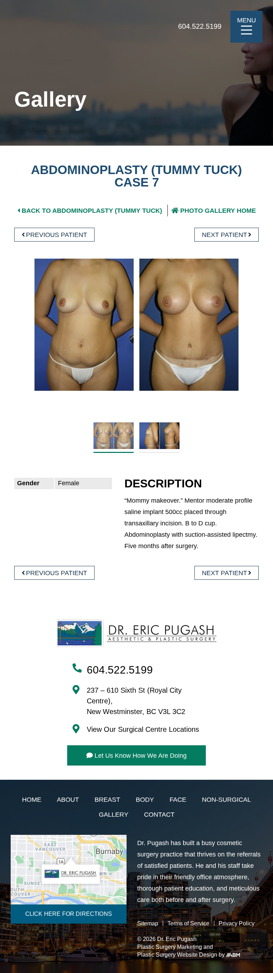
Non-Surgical (226, 799)
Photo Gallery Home (218, 210)
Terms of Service (188, 923)
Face (178, 799)
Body (145, 799)
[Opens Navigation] (246, 30)
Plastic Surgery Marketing (169, 947)
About (68, 799)
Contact (159, 814)
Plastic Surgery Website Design (177, 955)
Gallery (113, 814)
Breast (107, 799)
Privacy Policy (237, 923)
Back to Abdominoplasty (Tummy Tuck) (92, 210)
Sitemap (147, 923)
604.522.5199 (199, 26)
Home (31, 799)
